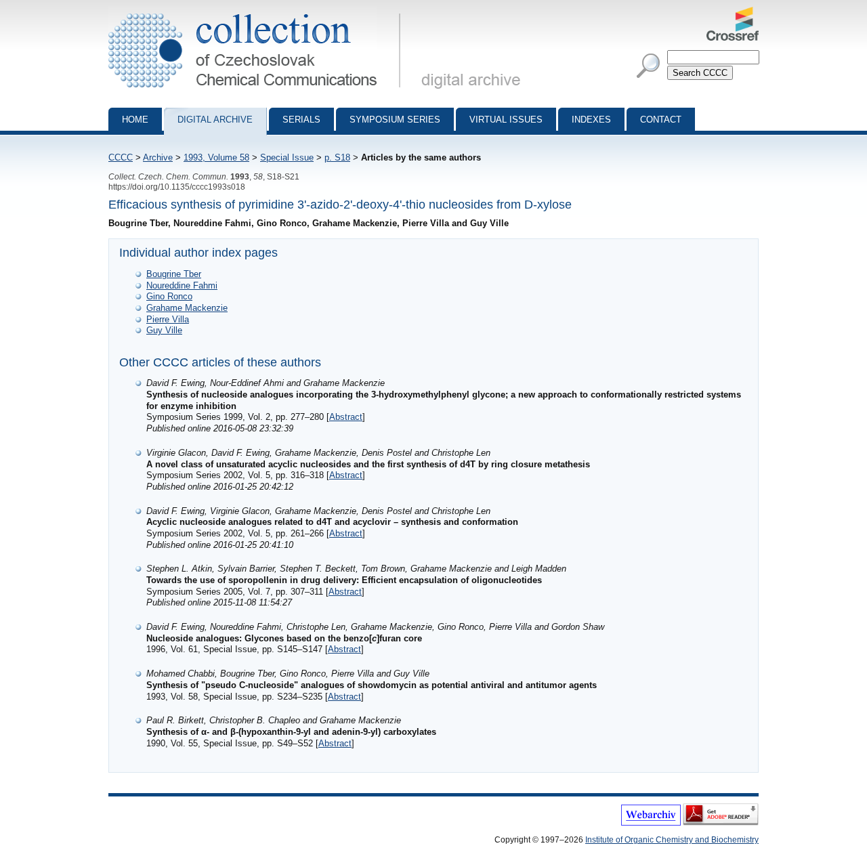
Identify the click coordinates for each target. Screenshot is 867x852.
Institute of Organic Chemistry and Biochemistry (672, 840)
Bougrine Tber (173, 274)
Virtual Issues (506, 119)
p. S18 (337, 157)
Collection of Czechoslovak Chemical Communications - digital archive (258, 12)
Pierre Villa (167, 319)
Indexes (591, 119)
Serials (301, 119)
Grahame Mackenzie (187, 308)
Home (135, 119)
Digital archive (215, 119)
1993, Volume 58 (216, 157)
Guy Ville (164, 330)
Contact (660, 119)
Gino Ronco (169, 296)
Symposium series (395, 119)
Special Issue (287, 157)
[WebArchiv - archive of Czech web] (651, 823)
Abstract (345, 417)
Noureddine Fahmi (181, 285)
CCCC (120, 157)
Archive (158, 157)
